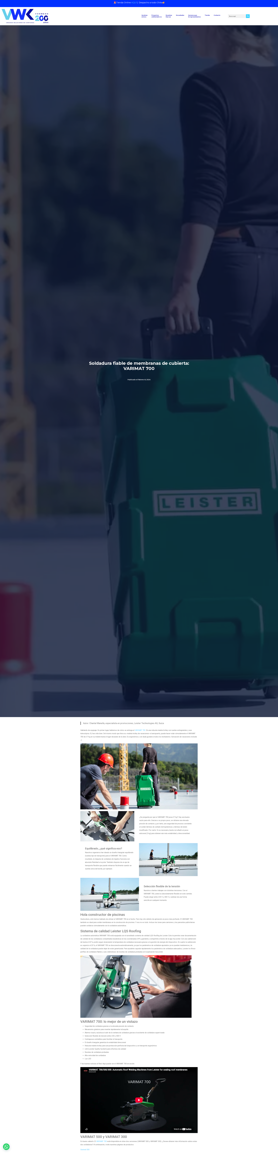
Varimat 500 (84, 1150)
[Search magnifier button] (248, 16)
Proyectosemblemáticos (156, 16)
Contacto (217, 15)
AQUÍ (134, 2)
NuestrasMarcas (169, 16)
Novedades (180, 15)
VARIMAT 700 (140, 730)
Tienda (207, 15)
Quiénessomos (144, 16)
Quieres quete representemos (194, 16)
